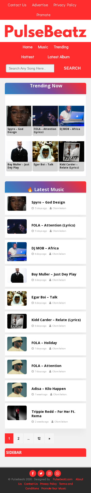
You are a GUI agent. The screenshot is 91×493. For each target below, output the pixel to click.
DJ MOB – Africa (45, 248)
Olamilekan (59, 208)
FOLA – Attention (46, 365)
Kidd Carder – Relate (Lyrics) (56, 319)
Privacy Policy (48, 484)
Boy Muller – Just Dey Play (54, 274)
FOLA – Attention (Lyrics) (53, 225)
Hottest (27, 56)
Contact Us (31, 484)
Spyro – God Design (48, 202)
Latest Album (59, 56)
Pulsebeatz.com (63, 479)
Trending (61, 46)
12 (39, 438)
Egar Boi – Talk (45, 297)
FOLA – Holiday (44, 342)
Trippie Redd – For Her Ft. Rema (53, 413)
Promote (43, 14)
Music (43, 46)
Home (28, 46)
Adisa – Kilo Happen (49, 388)
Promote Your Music (53, 488)
